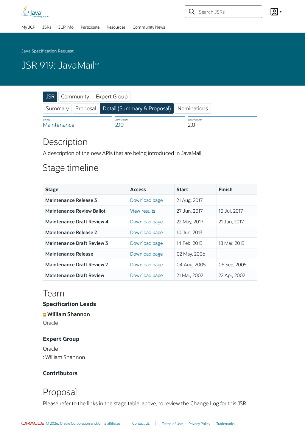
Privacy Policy (199, 423)
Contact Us (141, 423)
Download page (146, 200)
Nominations (193, 108)
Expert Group (112, 96)
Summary (57, 108)
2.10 (119, 124)
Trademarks (225, 423)
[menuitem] (28, 28)
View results (142, 211)
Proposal (85, 108)
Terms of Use (172, 423)
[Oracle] (32, 423)
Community (75, 96)
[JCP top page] (35, 12)
